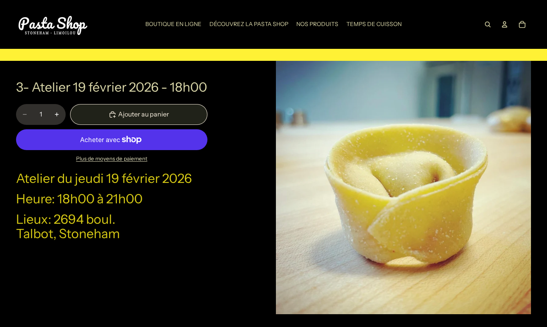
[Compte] (504, 24)
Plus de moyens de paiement (111, 158)
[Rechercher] (488, 24)
